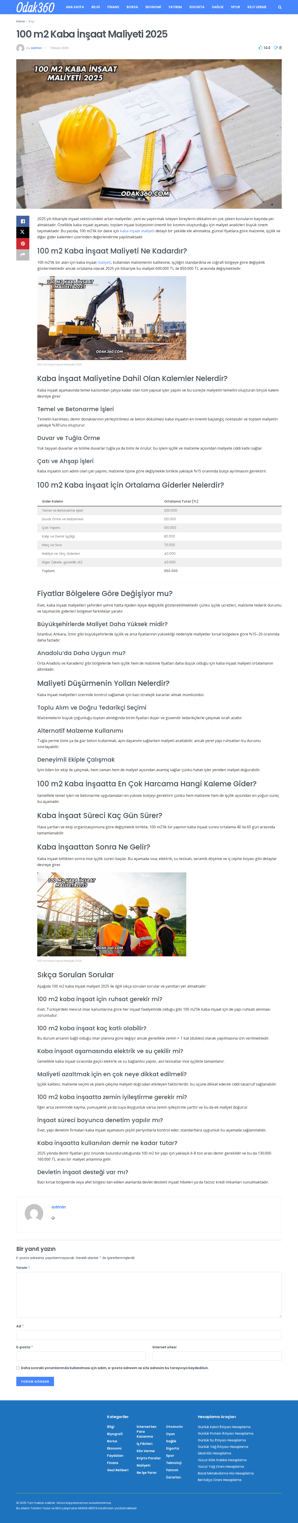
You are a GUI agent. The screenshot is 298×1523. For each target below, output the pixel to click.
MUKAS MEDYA (88, 1508)
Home (20, 21)
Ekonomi (153, 7)
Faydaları (115, 1455)
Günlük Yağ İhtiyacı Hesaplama (223, 1446)
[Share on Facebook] (22, 221)
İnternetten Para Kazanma (146, 1431)
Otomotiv (174, 1426)
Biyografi (115, 1434)
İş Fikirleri (144, 1443)
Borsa (132, 7)
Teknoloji (174, 1463)
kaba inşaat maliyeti (137, 230)
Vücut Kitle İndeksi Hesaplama (222, 1460)
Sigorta (196, 7)
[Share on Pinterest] (22, 243)
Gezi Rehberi (118, 1470)
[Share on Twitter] (22, 232)
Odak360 (35, 7)
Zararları (173, 1477)
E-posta (24, 1347)
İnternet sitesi (164, 1347)
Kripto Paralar (149, 1458)
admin (36, 48)
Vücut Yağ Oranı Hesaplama (221, 1466)
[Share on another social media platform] (22, 254)
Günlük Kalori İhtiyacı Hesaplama (224, 1427)
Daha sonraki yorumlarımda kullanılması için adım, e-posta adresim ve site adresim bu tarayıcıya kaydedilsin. (115, 1368)
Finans (113, 7)
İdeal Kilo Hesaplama (214, 1453)
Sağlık (218, 7)
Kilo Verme (256, 7)
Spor (235, 7)
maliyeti (104, 262)
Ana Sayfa (75, 7)
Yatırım (175, 7)
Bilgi (95, 7)
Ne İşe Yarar (147, 1472)
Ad (20, 1326)
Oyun (170, 1434)
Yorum (23, 1267)
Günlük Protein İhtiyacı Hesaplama (225, 1433)
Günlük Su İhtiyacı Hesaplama (222, 1440)
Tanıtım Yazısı (41, 1508)
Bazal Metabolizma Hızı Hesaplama (226, 1473)
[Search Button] (280, 7)
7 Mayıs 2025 (59, 48)
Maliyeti (143, 1465)
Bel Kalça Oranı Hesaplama (219, 1480)
